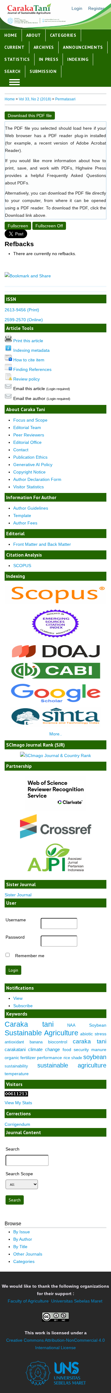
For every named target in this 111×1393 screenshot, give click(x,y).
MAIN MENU (14, 82)
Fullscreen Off (49, 225)
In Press (49, 59)
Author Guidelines (30, 508)
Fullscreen (18, 225)
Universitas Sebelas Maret (76, 1300)
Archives (44, 47)
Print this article (28, 340)
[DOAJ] (55, 657)
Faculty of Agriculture (28, 1300)
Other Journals (27, 1254)
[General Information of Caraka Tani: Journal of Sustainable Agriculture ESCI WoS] (55, 639)
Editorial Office (27, 442)
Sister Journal (18, 894)
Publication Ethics (30, 457)
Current (14, 47)
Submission (43, 71)
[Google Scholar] (55, 702)
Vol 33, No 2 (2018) (35, 99)
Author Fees (25, 522)
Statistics (17, 59)
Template (22, 515)
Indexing (77, 59)
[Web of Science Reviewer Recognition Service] (55, 809)
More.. (55, 733)
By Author (22, 1239)
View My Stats (18, 1102)
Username (16, 919)
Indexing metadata (31, 350)
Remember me (29, 955)
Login (77, 8)
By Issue (21, 1231)
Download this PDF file (30, 115)
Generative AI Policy (32, 464)
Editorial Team (27, 427)
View (18, 998)
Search (12, 71)
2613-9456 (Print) (22, 309)
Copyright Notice (29, 471)
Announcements (83, 47)
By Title (20, 1246)
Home (10, 35)
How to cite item (28, 359)
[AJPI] (55, 875)
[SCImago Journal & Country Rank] (55, 755)
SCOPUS (22, 565)
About (33, 35)
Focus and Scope (30, 420)
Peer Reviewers (28, 434)
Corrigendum (17, 1124)
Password (15, 937)
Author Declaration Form (37, 479)
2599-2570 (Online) (24, 319)
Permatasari (65, 99)
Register (96, 8)
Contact (20, 449)
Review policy (26, 379)
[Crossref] (55, 826)
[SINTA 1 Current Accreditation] (55, 725)
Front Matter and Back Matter (42, 544)
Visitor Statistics (28, 486)
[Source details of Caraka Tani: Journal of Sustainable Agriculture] (55, 602)
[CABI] (55, 677)
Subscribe (23, 1005)
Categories (63, 35)
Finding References (32, 369)
